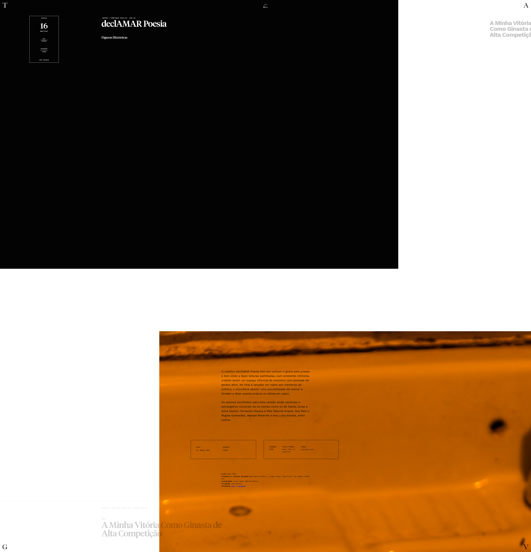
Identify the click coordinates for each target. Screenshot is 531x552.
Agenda (105, 18)
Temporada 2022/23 (118, 18)
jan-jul (132, 18)
